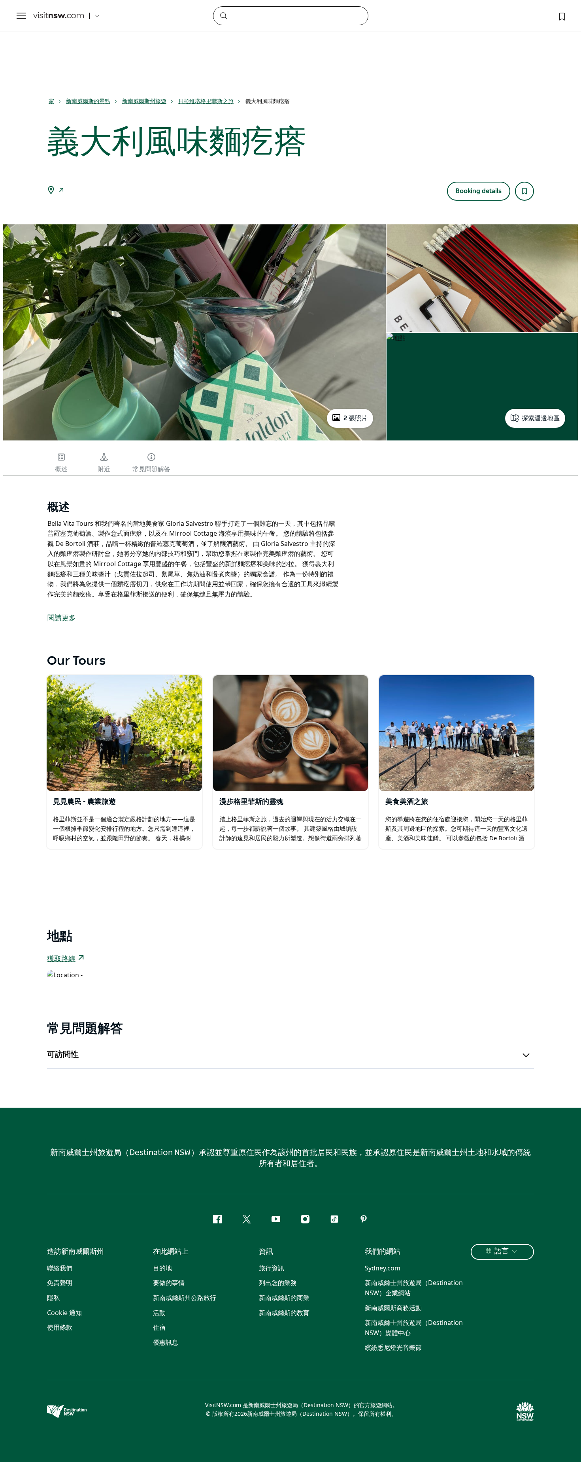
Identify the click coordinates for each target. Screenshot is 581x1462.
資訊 (266, 1251)
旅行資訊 (271, 1268)
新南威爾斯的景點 (88, 101)
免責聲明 (59, 1282)
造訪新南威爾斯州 (75, 1251)
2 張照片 (355, 418)
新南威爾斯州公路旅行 (184, 1297)
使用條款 (59, 1327)
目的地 (162, 1268)
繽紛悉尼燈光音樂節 (393, 1347)
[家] (58, 16)
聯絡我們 (59, 1268)
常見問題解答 (151, 469)
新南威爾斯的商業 (284, 1297)
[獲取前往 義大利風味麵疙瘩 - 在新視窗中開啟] (61, 191)
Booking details (479, 191)
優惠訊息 (165, 1342)
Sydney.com (382, 1268)
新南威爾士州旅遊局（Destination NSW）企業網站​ (414, 1287)
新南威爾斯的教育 (284, 1312)
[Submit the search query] (223, 15)
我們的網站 (382, 1251)
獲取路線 (61, 959)
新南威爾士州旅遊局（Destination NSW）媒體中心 (414, 1327)
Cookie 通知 (64, 1312)
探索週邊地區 (541, 418)
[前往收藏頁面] (561, 16)
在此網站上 (171, 1251)
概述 (61, 469)
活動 (159, 1312)
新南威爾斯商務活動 (393, 1308)
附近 (104, 469)
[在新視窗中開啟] (124, 733)
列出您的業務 (278, 1282)
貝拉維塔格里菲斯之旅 (206, 101)
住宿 (159, 1327)
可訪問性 (63, 1055)
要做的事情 (169, 1282)
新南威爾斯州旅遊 (144, 101)
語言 (501, 1251)
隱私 (53, 1297)
